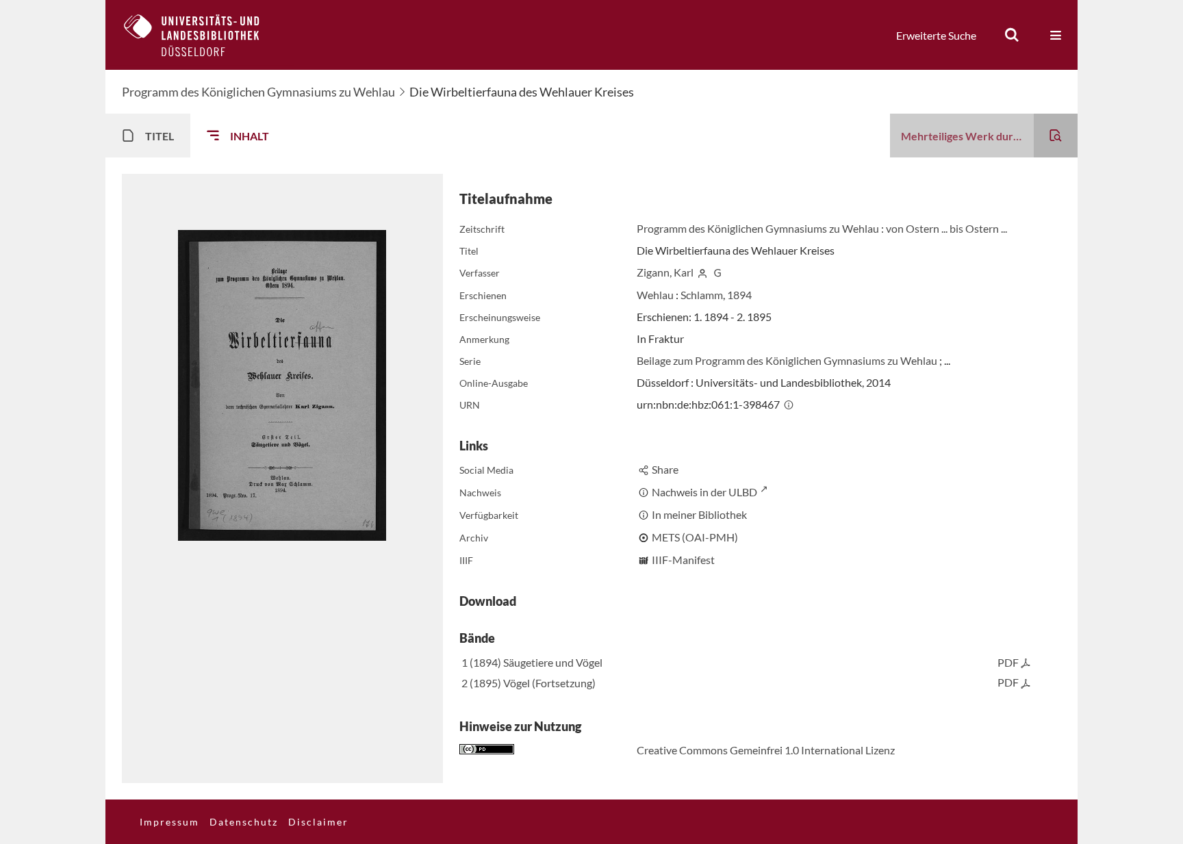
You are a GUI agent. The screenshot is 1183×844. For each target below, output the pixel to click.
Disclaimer (318, 822)
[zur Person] (702, 272)
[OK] (1012, 35)
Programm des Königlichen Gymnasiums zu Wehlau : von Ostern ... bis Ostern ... (822, 228)
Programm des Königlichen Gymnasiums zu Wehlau (258, 91)
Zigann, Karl (665, 272)
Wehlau (655, 294)
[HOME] (202, 35)
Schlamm (701, 294)
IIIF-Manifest (683, 559)
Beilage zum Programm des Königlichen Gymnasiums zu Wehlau (788, 360)
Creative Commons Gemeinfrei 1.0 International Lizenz (766, 749)
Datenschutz (243, 822)
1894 (739, 294)
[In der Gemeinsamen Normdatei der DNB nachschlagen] (717, 272)
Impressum (169, 822)
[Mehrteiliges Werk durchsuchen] (1056, 135)
